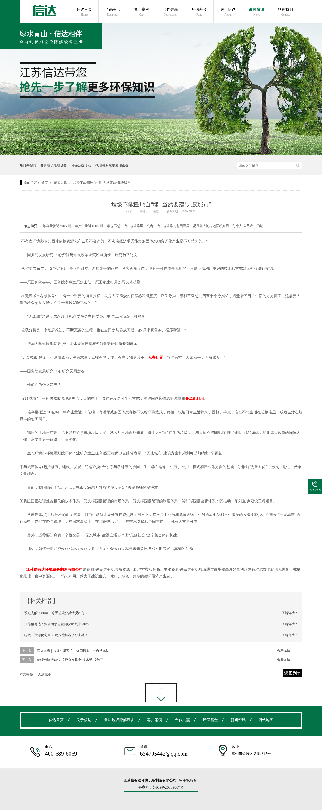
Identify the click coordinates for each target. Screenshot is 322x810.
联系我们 (285, 11)
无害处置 (155, 357)
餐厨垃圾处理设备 (53, 165)
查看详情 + (285, 650)
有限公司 (75, 569)
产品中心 (112, 11)
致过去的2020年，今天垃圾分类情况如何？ (56, 612)
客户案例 (141, 11)
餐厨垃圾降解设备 (119, 720)
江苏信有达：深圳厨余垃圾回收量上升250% (56, 623)
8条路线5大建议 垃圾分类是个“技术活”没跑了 (70, 659)
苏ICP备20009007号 (168, 787)
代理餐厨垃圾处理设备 (111, 165)
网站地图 (265, 720)
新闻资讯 (256, 11)
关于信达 (227, 11)
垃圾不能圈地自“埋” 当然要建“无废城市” (102, 182)
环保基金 (199, 11)
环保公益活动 (81, 165)
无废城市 (44, 674)
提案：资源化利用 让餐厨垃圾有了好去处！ (56, 634)
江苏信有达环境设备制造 (47, 569)
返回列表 (292, 673)
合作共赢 (170, 11)
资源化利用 (194, 398)
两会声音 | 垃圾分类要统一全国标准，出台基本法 (73, 650)
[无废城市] (44, 10)
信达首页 (84, 11)
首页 (45, 182)
